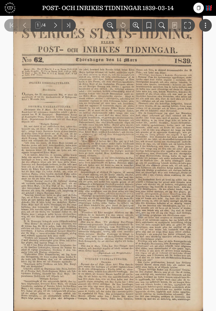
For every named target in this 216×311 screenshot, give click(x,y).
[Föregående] (24, 25)
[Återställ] (123, 25)
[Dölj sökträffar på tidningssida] (174, 25)
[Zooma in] (136, 25)
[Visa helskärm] (188, 25)
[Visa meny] (205, 25)
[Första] (11, 25)
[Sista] (69, 25)
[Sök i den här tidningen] (161, 25)
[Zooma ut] (109, 25)
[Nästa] (55, 25)
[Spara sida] (149, 25)
